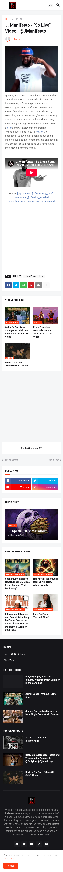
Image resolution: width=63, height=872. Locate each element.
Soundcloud (48, 201)
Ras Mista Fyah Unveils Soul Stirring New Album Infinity (45, 581)
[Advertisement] (31, 239)
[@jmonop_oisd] (44, 193)
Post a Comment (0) (31, 448)
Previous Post (11, 460)
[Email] (38, 285)
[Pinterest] (31, 285)
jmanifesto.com (17, 201)
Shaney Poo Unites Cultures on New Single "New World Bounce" (42, 713)
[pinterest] (46, 844)
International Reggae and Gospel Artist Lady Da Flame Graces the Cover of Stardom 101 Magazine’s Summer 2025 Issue (17, 622)
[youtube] (31, 844)
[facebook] (17, 844)
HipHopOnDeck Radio (14, 654)
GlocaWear (9, 660)
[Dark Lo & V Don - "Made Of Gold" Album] (13, 777)
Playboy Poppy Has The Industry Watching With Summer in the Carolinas (42, 679)
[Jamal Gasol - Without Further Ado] (13, 698)
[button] (4, 5)
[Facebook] (8, 285)
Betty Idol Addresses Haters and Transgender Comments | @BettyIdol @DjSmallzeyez (42, 758)
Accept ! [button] (11, 865)
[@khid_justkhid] (40, 197)
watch (39, 131)
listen (9, 127)
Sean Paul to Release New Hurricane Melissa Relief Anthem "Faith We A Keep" (17, 583)
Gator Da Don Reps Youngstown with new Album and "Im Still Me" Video (17, 332)
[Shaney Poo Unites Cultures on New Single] (13, 716)
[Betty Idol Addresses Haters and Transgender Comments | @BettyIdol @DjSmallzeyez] (13, 759)
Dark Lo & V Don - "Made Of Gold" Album (16, 364)
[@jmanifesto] (25, 193)
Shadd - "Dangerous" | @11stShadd (36, 739)
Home (8, 19)
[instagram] (39, 844)
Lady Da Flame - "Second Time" (41, 616)
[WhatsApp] (23, 285)
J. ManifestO (30, 276)
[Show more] (46, 285)
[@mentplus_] (21, 197)
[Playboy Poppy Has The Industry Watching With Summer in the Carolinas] (13, 681)
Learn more (9, 858)
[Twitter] (16, 285)
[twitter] (24, 844)
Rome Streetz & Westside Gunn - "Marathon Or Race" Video (43, 332)
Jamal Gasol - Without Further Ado (41, 695)
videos (41, 276)
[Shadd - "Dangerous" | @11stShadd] (13, 742)
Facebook (33, 201)
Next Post (54, 460)
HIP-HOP (18, 19)
